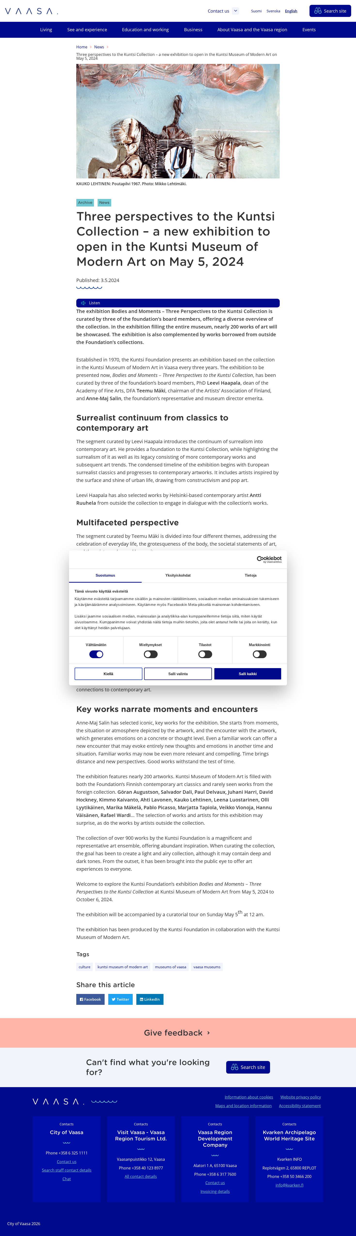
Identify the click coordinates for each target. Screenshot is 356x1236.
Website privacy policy (300, 1097)
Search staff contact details (67, 1170)
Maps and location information (243, 1105)
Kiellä (108, 674)
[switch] (151, 654)
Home (81, 47)
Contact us (218, 11)
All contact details (141, 1176)
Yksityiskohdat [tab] (178, 575)
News (99, 47)
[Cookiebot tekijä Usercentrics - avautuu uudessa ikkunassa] (260, 559)
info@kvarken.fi (289, 1185)
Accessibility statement (300, 1105)
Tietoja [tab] (250, 575)
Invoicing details (215, 1191)
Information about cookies (249, 1097)
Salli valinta (178, 674)
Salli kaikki (248, 674)
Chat (66, 1179)
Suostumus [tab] (105, 575)
